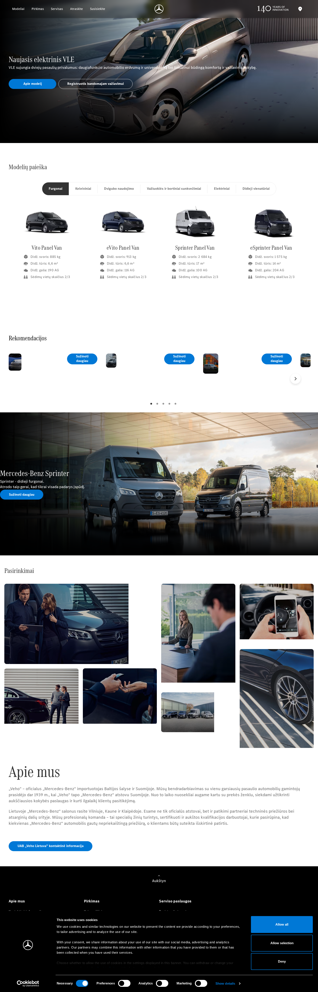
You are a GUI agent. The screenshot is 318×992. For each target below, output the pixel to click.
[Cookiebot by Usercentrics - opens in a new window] (28, 983)
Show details (225, 983)
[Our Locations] (300, 9)
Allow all (281, 924)
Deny (282, 961)
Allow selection (282, 943)
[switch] (124, 983)
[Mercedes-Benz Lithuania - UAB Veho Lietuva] (159, 9)
